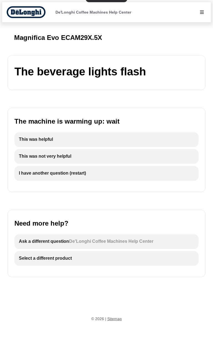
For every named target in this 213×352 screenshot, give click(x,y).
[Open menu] (202, 12)
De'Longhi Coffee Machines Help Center (93, 12)
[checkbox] (106, 139)
